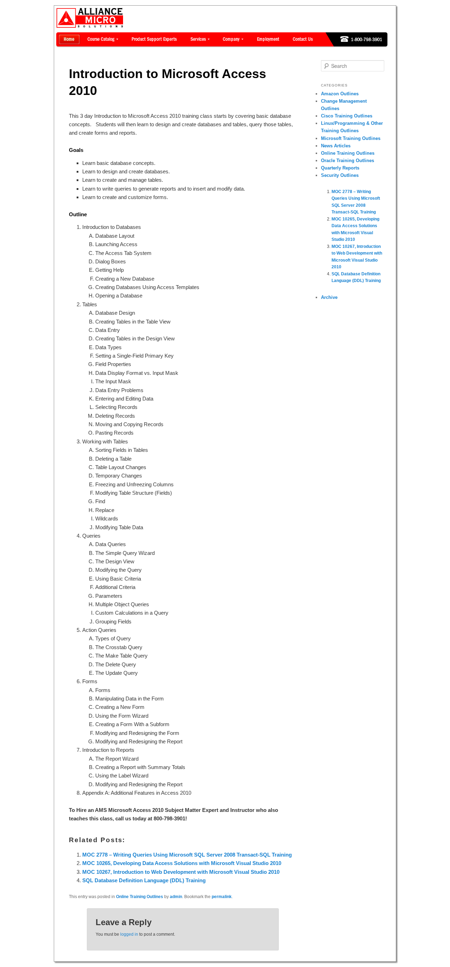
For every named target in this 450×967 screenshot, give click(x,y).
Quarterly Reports (340, 168)
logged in (129, 934)
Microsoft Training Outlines (350, 138)
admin (176, 896)
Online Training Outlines (139, 896)
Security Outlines (340, 175)
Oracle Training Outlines (347, 160)
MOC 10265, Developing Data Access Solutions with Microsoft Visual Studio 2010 (181, 863)
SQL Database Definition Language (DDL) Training (144, 880)
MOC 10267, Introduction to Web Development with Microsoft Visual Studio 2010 (180, 872)
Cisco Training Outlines (346, 116)
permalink (222, 896)
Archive (329, 297)
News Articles (336, 145)
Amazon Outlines (340, 93)
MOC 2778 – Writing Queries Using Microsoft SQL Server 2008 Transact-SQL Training (187, 855)
